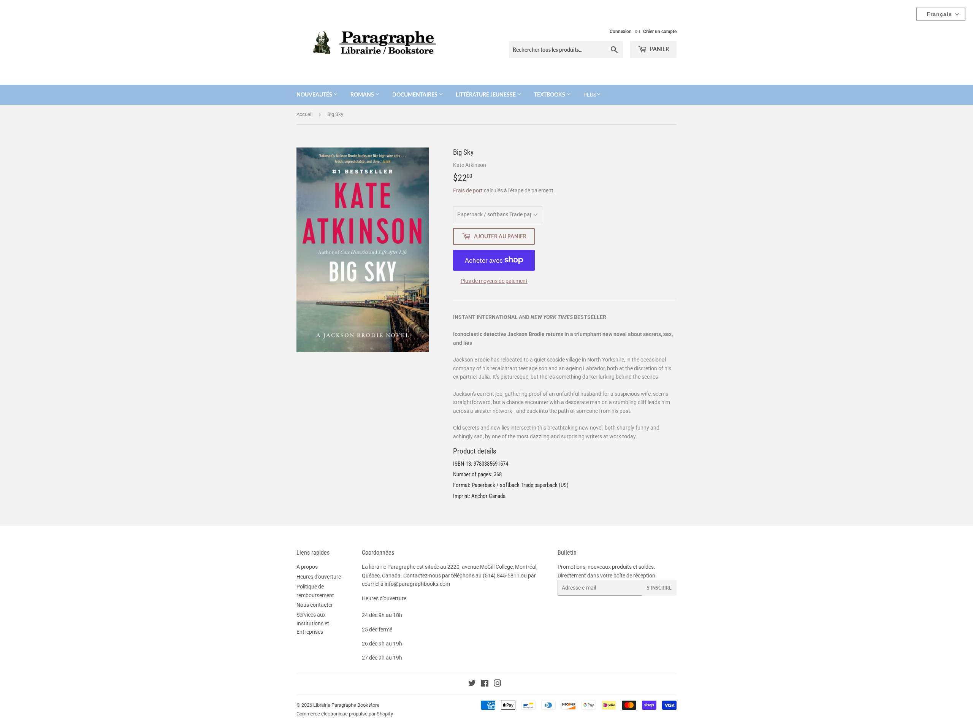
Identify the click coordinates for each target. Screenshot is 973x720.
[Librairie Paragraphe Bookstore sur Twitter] (472, 684)
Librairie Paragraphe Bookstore (346, 705)
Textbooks (550, 94)
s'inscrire (659, 588)
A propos (307, 567)
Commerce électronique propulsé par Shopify (344, 714)
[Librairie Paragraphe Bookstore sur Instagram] (497, 684)
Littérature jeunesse (486, 94)
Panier (659, 49)
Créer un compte (660, 31)
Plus (589, 95)
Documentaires (415, 94)
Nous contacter (314, 605)
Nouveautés (314, 94)
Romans (362, 94)
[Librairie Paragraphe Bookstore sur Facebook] (485, 684)
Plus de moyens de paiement (494, 281)
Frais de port (468, 190)
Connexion (621, 31)
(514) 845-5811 (501, 576)
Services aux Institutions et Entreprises (312, 623)
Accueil (304, 114)
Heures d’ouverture (318, 577)
